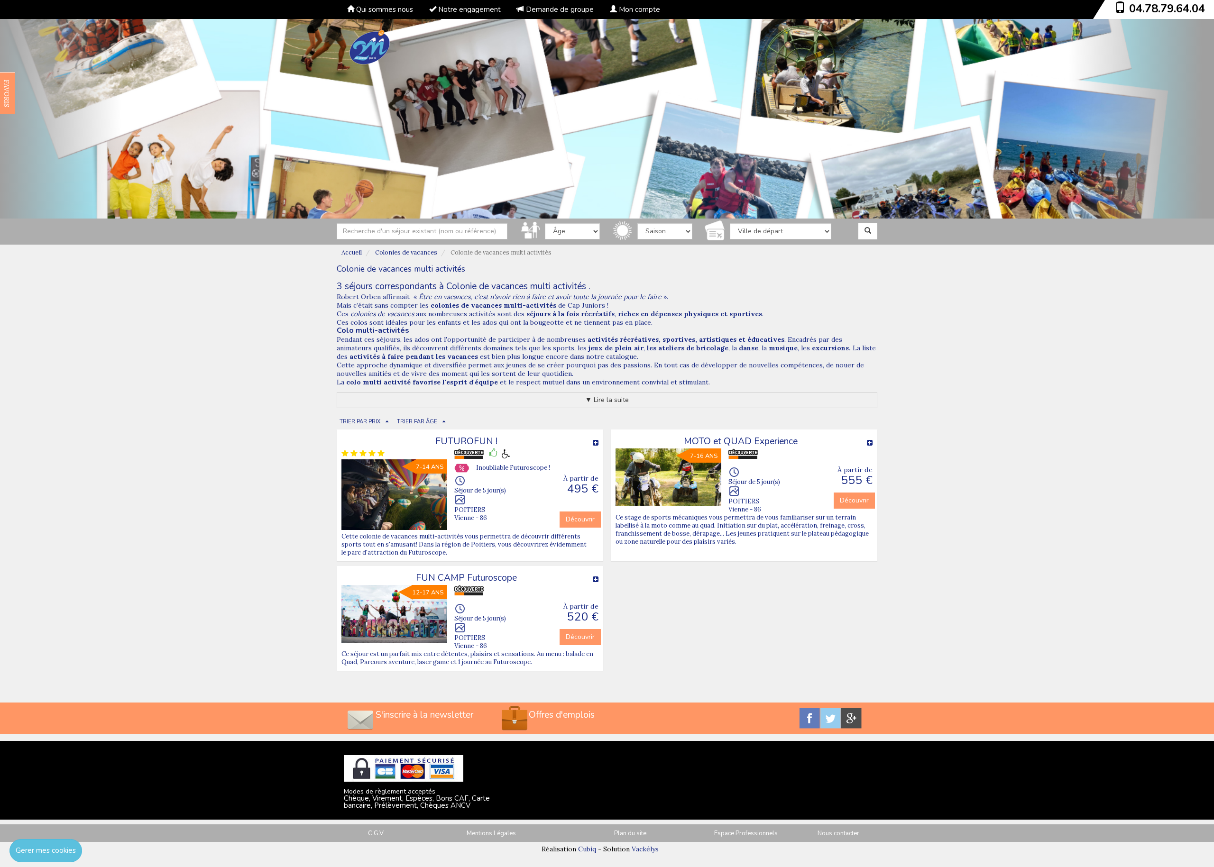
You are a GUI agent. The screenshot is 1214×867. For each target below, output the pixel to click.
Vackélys (645, 849)
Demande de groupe (559, 9)
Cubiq (587, 849)
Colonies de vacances (406, 252)
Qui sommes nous (383, 9)
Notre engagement (468, 9)
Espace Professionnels (746, 833)
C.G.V (376, 833)
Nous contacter (838, 833)
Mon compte (638, 9)
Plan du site (630, 833)
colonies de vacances (382, 314)
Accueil (351, 252)
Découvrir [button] (580, 519)
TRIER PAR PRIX (360, 421)
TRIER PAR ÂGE (417, 421)
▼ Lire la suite (607, 399)
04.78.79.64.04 (1167, 8)
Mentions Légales (491, 833)
